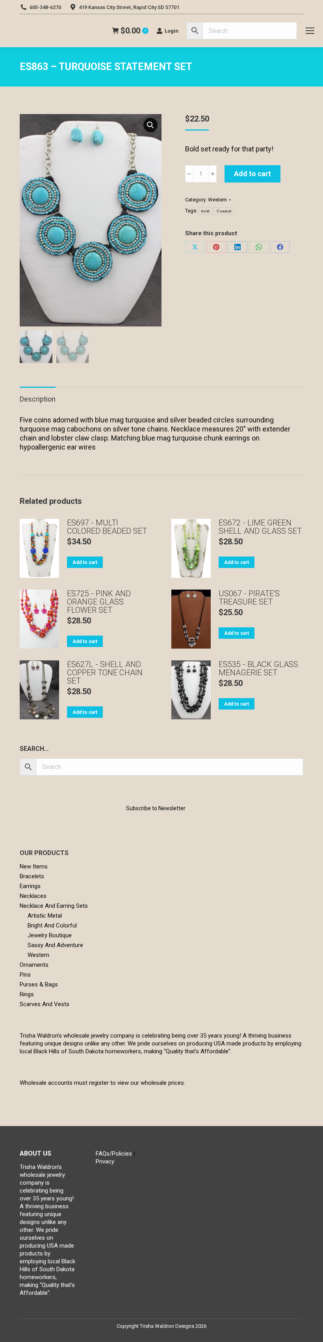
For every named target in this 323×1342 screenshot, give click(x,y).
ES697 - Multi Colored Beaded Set (107, 527)
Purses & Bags (39, 984)
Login (171, 31)
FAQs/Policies (114, 1153)
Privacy (105, 1161)
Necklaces (33, 896)
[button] (150, 125)
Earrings (30, 886)
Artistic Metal (45, 915)
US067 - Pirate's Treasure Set (249, 598)
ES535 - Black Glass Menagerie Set (258, 668)
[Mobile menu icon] (310, 31)
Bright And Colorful (52, 925)
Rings (27, 994)
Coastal (224, 211)
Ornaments (34, 964)
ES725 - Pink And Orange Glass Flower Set (99, 602)
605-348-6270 (45, 7)
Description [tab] (38, 399)
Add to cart (252, 174)
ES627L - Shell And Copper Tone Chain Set (105, 672)
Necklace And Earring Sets (54, 905)
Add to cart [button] (84, 562)
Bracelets (32, 876)
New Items (34, 866)
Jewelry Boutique (50, 935)
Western (217, 200)
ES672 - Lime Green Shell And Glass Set (260, 527)
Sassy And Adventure (55, 945)
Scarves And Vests (44, 1004)
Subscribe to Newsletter (156, 808)
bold (205, 211)
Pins (25, 974)
